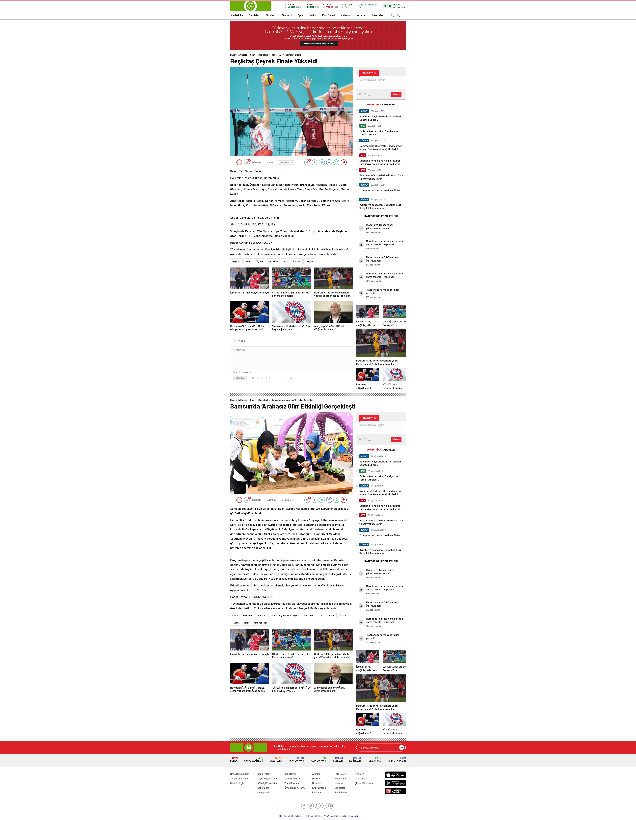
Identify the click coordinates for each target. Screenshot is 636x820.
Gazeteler (377, 15)
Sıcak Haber (341, 792)
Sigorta (259, 261)
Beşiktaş (236, 261)
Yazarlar (361, 15)
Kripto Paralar (397, 759)
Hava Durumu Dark (240, 773)
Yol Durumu (374, 759)
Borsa (234, 759)
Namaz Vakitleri (253, 759)
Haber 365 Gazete (238, 54)
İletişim (293, 816)
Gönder (240, 378)
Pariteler (355, 759)
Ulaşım (343, 615)
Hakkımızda (283, 816)
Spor (300, 15)
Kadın (312, 15)
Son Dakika (236, 15)
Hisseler (337, 759)
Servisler (254, 15)
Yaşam (235, 622)
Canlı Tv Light (237, 783)
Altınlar (316, 773)
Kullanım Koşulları (338, 816)
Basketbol (263, 54)
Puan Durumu (318, 759)
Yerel (246, 622)
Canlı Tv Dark (264, 773)
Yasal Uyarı (353, 816)
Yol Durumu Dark (239, 778)
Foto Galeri (328, 15)
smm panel (263, 792)
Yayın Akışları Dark (267, 778)
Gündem (270, 15)
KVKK (326, 816)
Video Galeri (341, 778)
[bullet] (275, 378)
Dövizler (316, 778)
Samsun (261, 615)
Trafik (331, 615)
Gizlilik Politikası (305, 816)
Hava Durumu (296, 759)
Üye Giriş (359, 773)
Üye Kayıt (360, 778)
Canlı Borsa (290, 773)
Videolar (346, 15)
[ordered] (270, 378)
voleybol (309, 261)
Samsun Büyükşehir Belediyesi (284, 615)
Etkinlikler (248, 615)
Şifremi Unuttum (364, 783)
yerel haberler (260, 622)
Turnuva (296, 261)
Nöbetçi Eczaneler (267, 783)
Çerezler (318, 816)
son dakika (273, 261)
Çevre (235, 615)
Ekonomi (286, 15)
